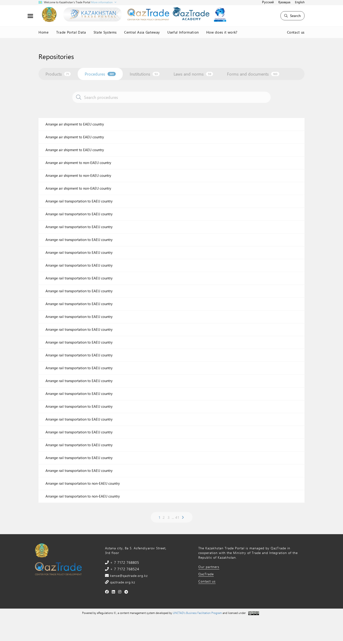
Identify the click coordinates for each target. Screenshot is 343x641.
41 (177, 517)
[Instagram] (120, 591)
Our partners (208, 566)
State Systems (105, 32)
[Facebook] (107, 591)
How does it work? (222, 32)
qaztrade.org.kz (122, 582)
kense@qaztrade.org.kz (128, 575)
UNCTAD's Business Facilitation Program (197, 613)
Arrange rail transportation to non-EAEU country (83, 483)
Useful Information (183, 32)
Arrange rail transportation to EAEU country (79, 201)
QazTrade (206, 574)
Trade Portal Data (71, 32)
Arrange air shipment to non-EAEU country (78, 162)
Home (43, 32)
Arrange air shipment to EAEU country (75, 124)
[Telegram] (126, 591)
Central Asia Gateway (142, 32)
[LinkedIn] (113, 591)
